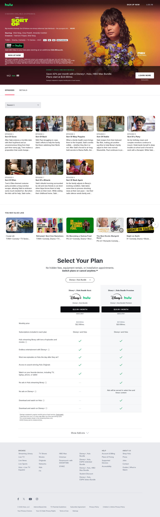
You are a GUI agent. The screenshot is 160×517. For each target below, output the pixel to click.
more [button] (72, 28)
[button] (9, 89)
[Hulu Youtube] (32, 499)
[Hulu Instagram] (37, 499)
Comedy (21, 40)
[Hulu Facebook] (20, 499)
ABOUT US (127, 451)
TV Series (31, 40)
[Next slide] (155, 224)
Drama (14, 40)
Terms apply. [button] (60, 414)
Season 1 (10, 105)
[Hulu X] (26, 499)
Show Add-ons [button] (78, 433)
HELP (104, 451)
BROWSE (22, 451)
